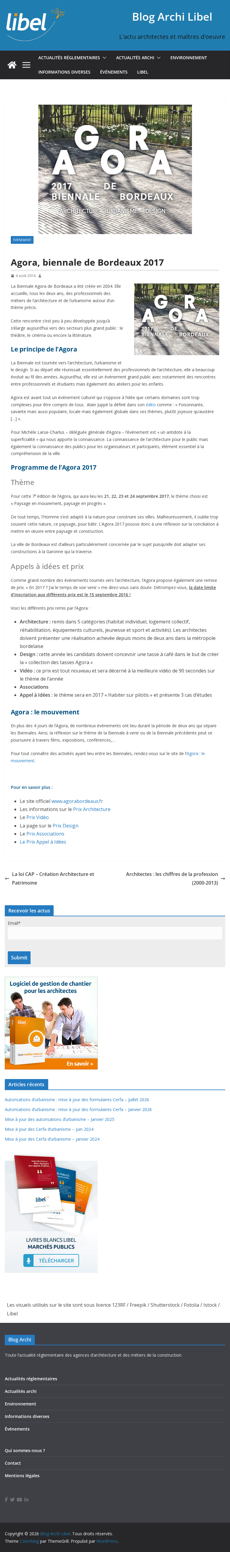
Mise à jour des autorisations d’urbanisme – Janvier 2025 (59, 1119)
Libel (142, 72)
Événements (114, 72)
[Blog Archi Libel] (12, 65)
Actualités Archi (135, 57)
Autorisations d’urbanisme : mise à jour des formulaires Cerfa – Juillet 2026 (77, 1099)
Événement (22, 240)
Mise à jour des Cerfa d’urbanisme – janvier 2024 (52, 1139)
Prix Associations (45, 833)
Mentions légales (22, 1475)
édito (151, 404)
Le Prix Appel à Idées (43, 842)
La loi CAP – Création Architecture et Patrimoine (53, 878)
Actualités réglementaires (69, 57)
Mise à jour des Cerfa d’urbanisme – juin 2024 (49, 1129)
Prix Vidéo (37, 817)
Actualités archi (21, 1391)
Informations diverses (64, 72)
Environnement (188, 57)
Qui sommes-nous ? (25, 1450)
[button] (103, 58)
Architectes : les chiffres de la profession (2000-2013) (172, 878)
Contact (13, 1463)
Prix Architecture (92, 809)
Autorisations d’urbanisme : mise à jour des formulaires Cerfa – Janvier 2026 (78, 1109)
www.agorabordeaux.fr (77, 801)
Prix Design (65, 825)
